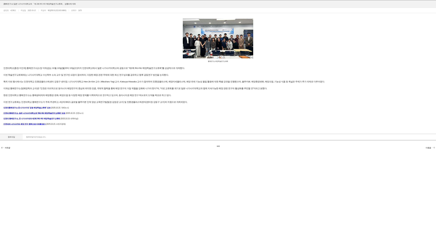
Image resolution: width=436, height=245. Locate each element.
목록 (218, 146)
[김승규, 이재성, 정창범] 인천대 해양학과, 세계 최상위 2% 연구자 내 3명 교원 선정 (433, 147)
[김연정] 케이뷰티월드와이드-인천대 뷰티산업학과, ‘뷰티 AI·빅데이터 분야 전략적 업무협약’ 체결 (2, 147)
